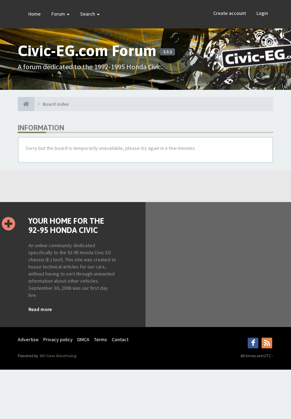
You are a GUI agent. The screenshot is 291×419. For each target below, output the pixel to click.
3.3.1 (167, 52)
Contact (120, 339)
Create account (229, 13)
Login (262, 13)
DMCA (83, 339)
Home (34, 14)
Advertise (28, 339)
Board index (56, 104)
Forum (58, 14)
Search (88, 14)
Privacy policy (58, 339)
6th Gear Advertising (57, 355)
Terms (100, 339)
